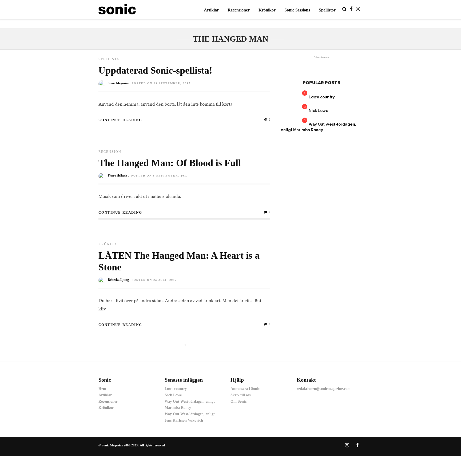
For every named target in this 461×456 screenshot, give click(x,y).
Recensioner (239, 10)
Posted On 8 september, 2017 (159, 175)
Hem (102, 389)
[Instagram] (358, 9)
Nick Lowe (318, 111)
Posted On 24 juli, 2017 (154, 279)
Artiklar (211, 10)
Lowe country (322, 97)
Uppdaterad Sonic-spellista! (155, 70)
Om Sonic (238, 401)
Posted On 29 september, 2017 (161, 83)
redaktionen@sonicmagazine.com (324, 389)
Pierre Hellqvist (118, 175)
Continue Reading (120, 120)
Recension (109, 152)
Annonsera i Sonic (245, 389)
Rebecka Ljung (118, 280)
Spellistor (327, 10)
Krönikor (267, 10)
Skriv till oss (240, 395)
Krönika (107, 244)
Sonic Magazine (118, 83)
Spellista (109, 59)
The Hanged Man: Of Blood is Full (169, 163)
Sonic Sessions (297, 10)
